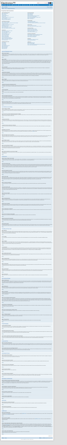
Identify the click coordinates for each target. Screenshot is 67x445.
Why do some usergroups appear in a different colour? (34, 17)
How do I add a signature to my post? (6, 32)
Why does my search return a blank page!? (33, 30)
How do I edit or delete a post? (5, 31)
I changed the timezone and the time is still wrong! (8, 24)
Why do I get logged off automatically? (6, 18)
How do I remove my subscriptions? (32, 36)
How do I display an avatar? (5, 26)
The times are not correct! (5, 23)
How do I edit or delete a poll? (5, 34)
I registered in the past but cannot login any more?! (8, 17)
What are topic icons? (4, 48)
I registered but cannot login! (5, 15)
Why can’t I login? (4, 16)
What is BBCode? (4, 42)
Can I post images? (4, 44)
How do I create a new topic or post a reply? (7, 30)
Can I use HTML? (4, 43)
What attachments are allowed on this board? (33, 39)
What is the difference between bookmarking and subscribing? (35, 34)
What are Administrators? (31, 13)
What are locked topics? (5, 47)
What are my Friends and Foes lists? (32, 25)
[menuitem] (7, 7)
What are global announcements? (6, 45)
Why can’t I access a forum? (5, 35)
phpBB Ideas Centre (37, 418)
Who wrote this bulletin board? (31, 42)
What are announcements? (5, 46)
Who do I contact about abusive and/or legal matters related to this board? (36, 44)
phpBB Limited (24, 413)
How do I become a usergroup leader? (32, 16)
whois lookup (7, 424)
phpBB (33, 131)
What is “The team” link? (30, 18)
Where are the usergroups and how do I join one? (33, 15)
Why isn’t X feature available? (31, 43)
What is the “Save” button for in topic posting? (7, 38)
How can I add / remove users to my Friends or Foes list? (34, 26)
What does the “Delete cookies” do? (6, 19)
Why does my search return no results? (32, 29)
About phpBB (8, 414)
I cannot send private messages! (31, 21)
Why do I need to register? (5, 13)
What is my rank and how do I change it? (6, 27)
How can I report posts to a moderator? (6, 37)
